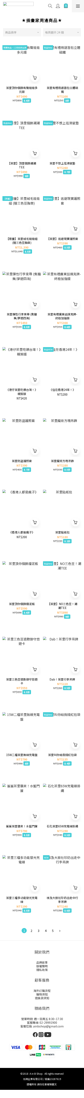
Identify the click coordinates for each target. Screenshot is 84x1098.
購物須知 (42, 994)
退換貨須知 (42, 998)
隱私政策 (42, 970)
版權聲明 (42, 966)
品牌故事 (42, 962)
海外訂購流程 (42, 991)
